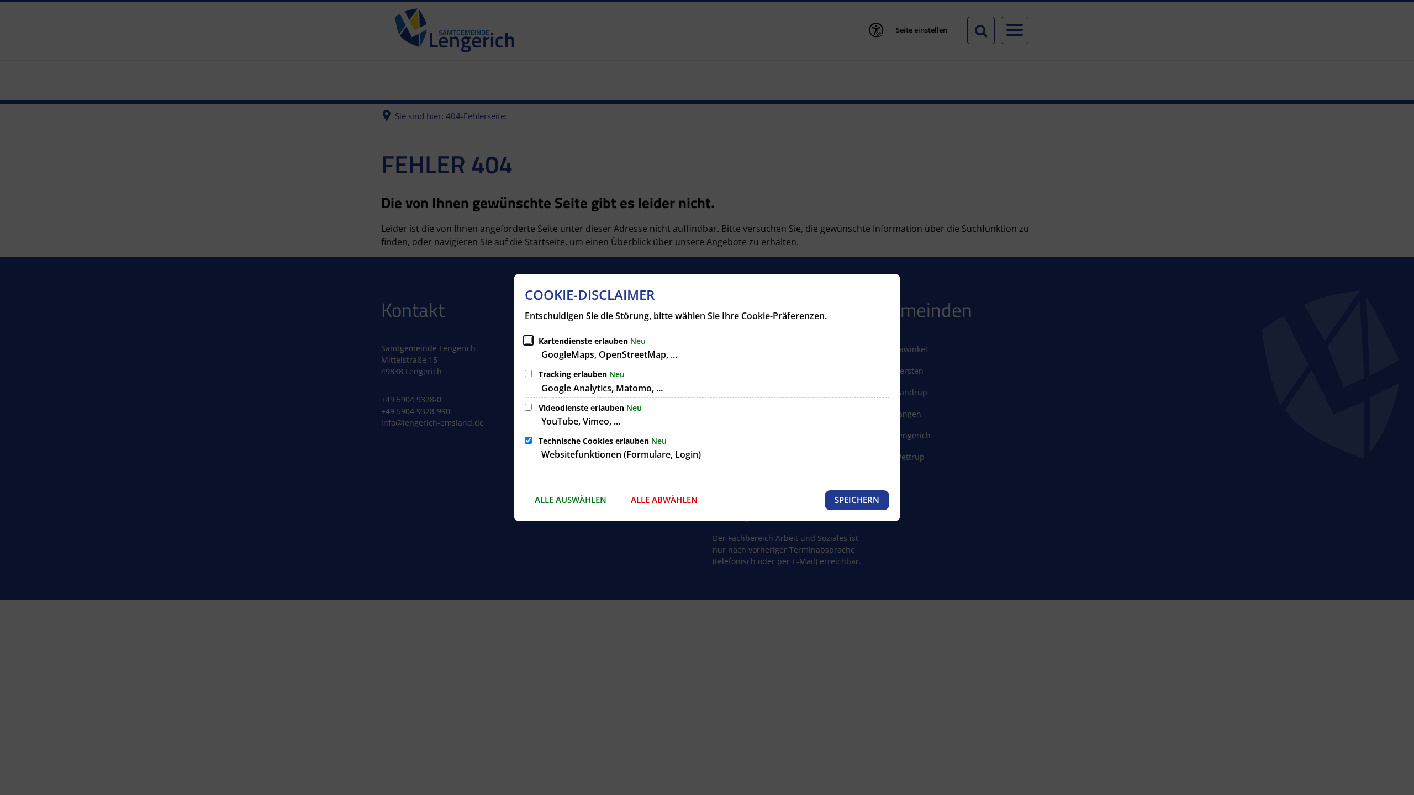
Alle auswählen (570, 499)
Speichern (857, 499)
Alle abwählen (664, 499)
